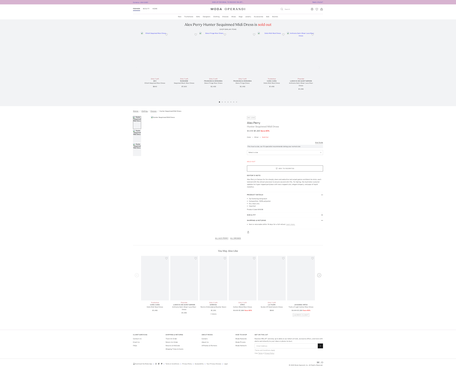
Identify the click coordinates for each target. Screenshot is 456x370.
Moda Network (241, 345)
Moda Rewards (241, 339)
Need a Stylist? (317, 2)
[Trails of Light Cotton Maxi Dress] (301, 278)
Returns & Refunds (173, 345)
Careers (205, 339)
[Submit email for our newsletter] (320, 345)
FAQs (135, 345)
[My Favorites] (316, 9)
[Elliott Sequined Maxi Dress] (155, 54)
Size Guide (319, 142)
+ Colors (213, 314)
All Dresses (235, 238)
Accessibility (199, 364)
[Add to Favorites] (166, 34)
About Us (205, 342)
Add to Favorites (286, 168)
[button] (319, 67)
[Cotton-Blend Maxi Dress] (242, 278)
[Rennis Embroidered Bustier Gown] (213, 278)
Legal (226, 364)
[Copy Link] (285, 232)
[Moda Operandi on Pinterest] (162, 364)
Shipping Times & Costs (174, 349)
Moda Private (240, 342)
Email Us (136, 342)
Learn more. (290, 224)
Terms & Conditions (172, 364)
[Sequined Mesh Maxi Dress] (184, 54)
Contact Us (137, 339)
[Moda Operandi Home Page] (228, 9)
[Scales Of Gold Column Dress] (272, 278)
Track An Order (171, 339)
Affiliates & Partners (209, 345)
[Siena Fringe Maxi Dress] (213, 54)
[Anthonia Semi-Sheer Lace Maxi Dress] (301, 54)
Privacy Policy (187, 364)
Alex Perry (253, 122)
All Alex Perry (221, 238)
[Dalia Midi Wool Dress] (272, 54)
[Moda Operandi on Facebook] (159, 364)
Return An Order (172, 342)
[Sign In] (312, 9)
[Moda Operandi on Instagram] (156, 364)
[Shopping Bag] (321, 9)
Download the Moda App (143, 364)
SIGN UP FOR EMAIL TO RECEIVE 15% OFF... (228, 2)
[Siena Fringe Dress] (242, 54)
